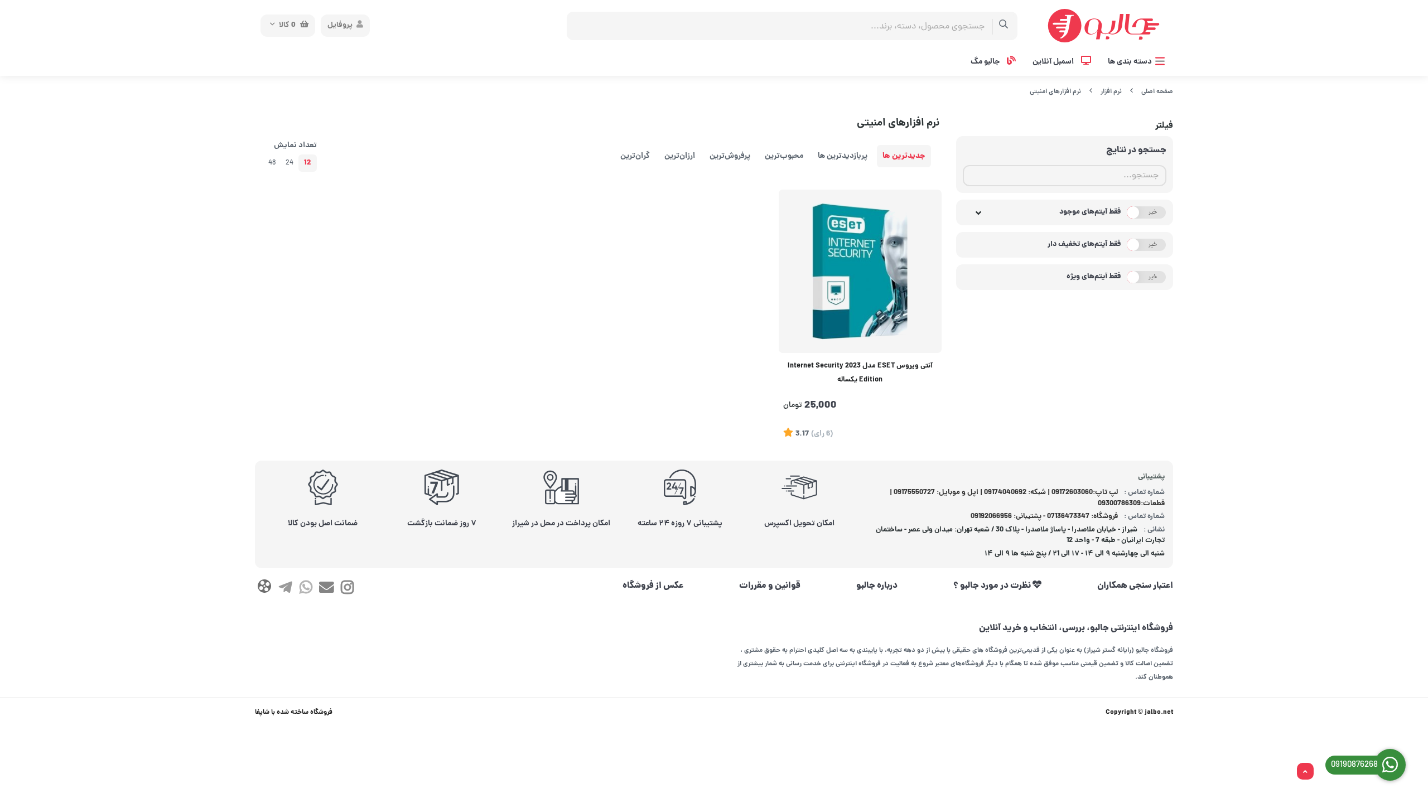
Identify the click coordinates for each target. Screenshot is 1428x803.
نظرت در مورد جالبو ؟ (993, 586)
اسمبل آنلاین (1054, 62)
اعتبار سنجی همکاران (1135, 586)
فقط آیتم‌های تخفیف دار (1084, 244)
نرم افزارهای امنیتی (1055, 91)
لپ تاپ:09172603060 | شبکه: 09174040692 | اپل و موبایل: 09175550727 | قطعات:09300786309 (1027, 498)
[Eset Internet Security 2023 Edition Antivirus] (860, 271)
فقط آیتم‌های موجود (1090, 212)
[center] (1003, 25)
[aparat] (264, 588)
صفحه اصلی (1157, 91)
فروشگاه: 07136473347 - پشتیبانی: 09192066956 (1044, 517)
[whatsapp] (306, 590)
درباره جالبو (877, 586)
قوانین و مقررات (769, 586)
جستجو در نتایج (1136, 150)
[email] (326, 590)
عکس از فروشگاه (653, 586)
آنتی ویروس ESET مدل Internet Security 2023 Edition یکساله (860, 373)
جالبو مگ (986, 62)
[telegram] (285, 590)
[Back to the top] (1305, 771)
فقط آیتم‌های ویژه (1094, 277)
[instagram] (347, 590)
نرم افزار (1111, 91)
